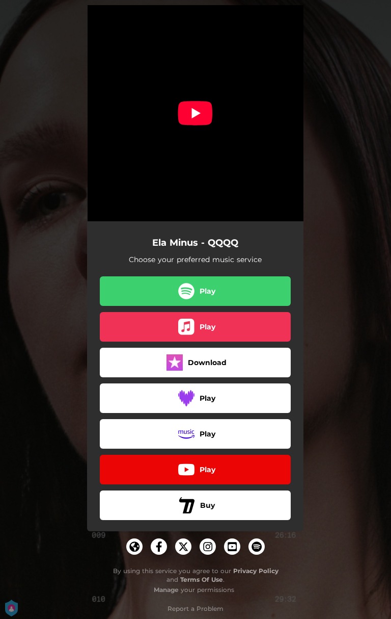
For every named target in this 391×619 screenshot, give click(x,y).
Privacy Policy (255, 571)
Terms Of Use (201, 579)
